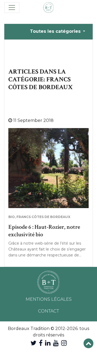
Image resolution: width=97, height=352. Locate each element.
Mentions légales (49, 299)
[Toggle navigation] (11, 7)
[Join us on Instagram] (64, 343)
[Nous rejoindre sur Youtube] (56, 343)
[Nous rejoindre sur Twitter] (33, 343)
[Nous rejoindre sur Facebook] (41, 343)
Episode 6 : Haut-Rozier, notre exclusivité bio (44, 230)
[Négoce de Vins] (48, 7)
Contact (48, 311)
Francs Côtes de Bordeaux (43, 217)
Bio (11, 217)
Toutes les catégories (56, 31)
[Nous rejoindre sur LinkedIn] (48, 343)
